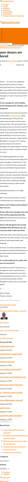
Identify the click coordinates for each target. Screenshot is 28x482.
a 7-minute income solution (11, 392)
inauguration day (7, 346)
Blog (6, 45)
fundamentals (8, 47)
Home (2, 45)
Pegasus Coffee (15, 116)
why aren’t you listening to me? (13, 377)
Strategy (6, 4)
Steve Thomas (12, 61)
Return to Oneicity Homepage (13, 16)
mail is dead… (5, 408)
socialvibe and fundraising (11, 415)
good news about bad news (11, 385)
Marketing (6, 8)
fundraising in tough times (11, 354)
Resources (6, 10)
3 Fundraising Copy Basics (12, 452)
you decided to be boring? (11, 369)
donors (2, 305)
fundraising (17, 47)
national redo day (7, 362)
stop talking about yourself (11, 400)
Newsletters (7, 14)
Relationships (8, 12)
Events (5, 6)
